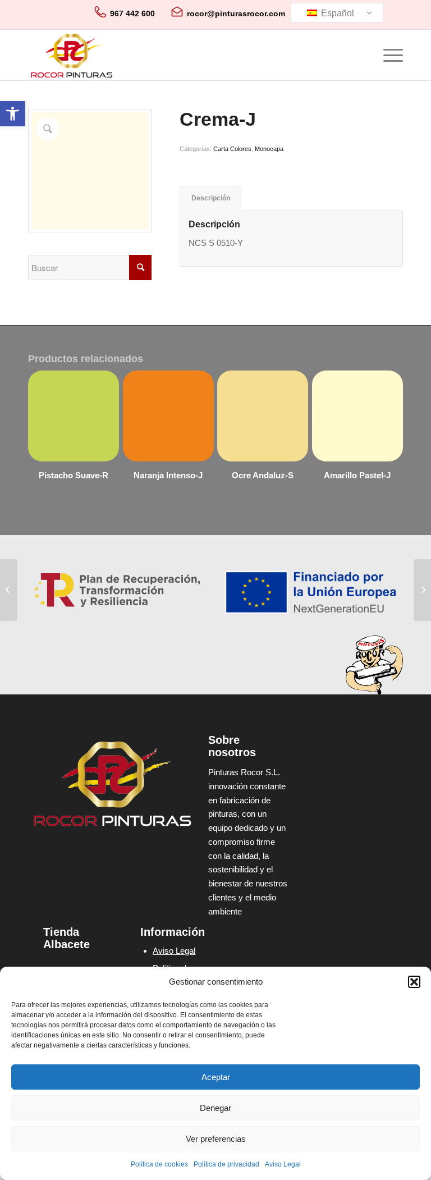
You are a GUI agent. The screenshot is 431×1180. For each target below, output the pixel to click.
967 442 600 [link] (132, 13)
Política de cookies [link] (159, 1164)
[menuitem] (387, 55)
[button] (414, 981)
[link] (12, 113)
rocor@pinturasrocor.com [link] (236, 13)
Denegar (215, 1108)
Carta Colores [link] (232, 148)
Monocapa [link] (269, 148)
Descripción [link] (210, 198)
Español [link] (336, 13)
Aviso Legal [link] (283, 1164)
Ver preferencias (216, 1139)
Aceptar (215, 1077)
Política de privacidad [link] (226, 1164)
